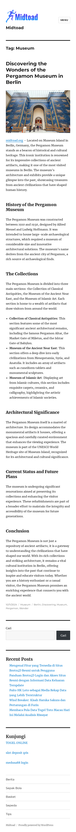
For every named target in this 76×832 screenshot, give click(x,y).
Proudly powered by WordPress (35, 825)
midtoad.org (14, 140)
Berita (10, 779)
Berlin (37, 604)
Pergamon (12, 608)
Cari (8, 628)
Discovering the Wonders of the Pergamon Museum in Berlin (34, 73)
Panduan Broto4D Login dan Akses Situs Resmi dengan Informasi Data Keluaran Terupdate (37, 680)
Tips (8, 814)
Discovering (49, 604)
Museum (25, 604)
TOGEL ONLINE (17, 743)
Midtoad (15, 27)
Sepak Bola (14, 788)
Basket (11, 796)
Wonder (23, 608)
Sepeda (11, 805)
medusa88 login (17, 762)
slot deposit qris (17, 752)
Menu (64, 20)
